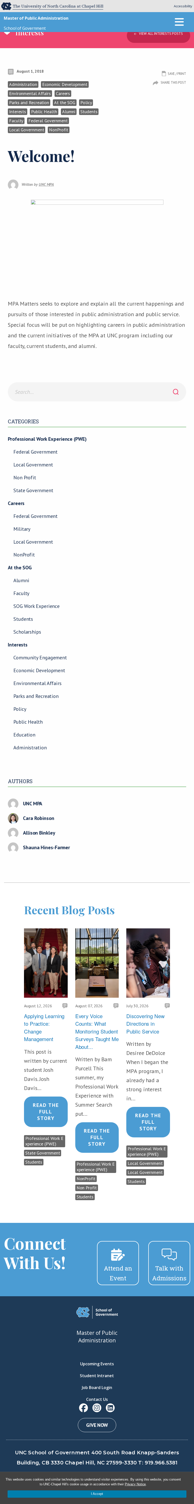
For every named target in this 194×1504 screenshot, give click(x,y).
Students (23, 619)
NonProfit (24, 554)
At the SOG (20, 567)
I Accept (97, 1494)
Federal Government (35, 452)
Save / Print (177, 74)
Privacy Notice (135, 1484)
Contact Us (97, 1399)
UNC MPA (32, 803)
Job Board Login (97, 1387)
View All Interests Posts (161, 33)
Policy (19, 709)
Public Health (28, 722)
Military (21, 529)
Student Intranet (97, 1375)
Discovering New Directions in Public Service (145, 1023)
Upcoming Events (97, 1364)
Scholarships (27, 632)
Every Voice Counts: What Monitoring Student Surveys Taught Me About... (97, 1031)
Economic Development (39, 670)
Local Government (33, 464)
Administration (30, 747)
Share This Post (173, 82)
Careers (16, 503)
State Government (33, 490)
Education (24, 734)
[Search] (176, 392)
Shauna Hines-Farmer (46, 847)
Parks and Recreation (36, 696)
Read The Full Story (46, 1112)
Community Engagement (40, 657)
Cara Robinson (38, 818)
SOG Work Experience (36, 606)
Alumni (21, 580)
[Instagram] (96, 1407)
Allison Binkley (39, 833)
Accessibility (183, 6)
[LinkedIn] (110, 1407)
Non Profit (24, 477)
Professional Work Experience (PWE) (47, 439)
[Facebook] (83, 1407)
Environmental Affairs (37, 683)
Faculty (21, 593)
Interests (18, 644)
